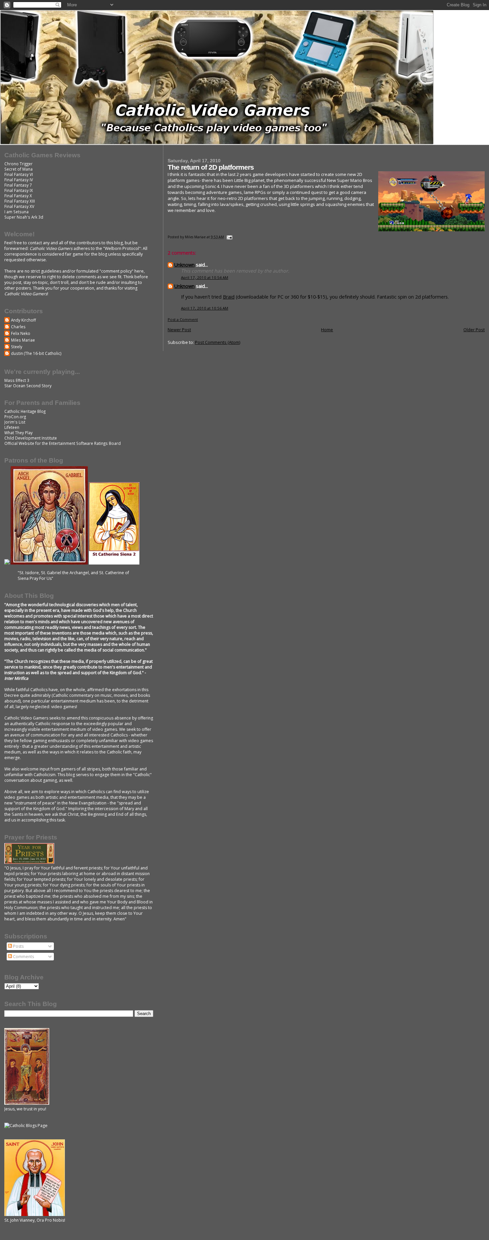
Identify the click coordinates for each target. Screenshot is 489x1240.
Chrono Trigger (18, 163)
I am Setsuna (16, 211)
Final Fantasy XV (19, 206)
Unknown (184, 265)
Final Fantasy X (18, 195)
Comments (23, 956)
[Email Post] (229, 237)
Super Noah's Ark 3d (23, 217)
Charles (18, 326)
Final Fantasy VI (18, 174)
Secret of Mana (18, 169)
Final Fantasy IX (18, 190)
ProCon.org (15, 416)
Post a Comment (183, 319)
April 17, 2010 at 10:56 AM (204, 308)
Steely (16, 346)
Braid (229, 297)
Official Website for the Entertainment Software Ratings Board (62, 443)
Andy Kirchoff (23, 320)
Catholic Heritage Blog (25, 411)
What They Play (18, 432)
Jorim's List (14, 422)
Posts (18, 946)
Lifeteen (11, 427)
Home (327, 330)
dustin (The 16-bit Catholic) (36, 353)
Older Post (474, 330)
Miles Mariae (23, 340)
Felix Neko (20, 333)
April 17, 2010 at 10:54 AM (204, 277)
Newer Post (179, 330)
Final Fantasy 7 (18, 185)
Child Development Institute (30, 438)
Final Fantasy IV (18, 179)
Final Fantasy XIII (19, 201)
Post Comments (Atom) (217, 342)
